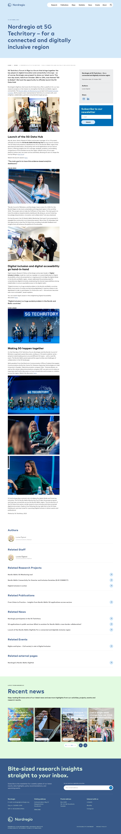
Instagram (90, 809)
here (26, 158)
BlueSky (89, 805)
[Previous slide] (81, 745)
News (90, 5)
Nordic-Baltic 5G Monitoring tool (29, 91)
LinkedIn (89, 802)
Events (97, 5)
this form (21, 154)
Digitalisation (42, 739)
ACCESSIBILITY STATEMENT (85, 826)
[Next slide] (85, 745)
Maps (73, 5)
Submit (88, 122)
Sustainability (96, 739)
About (105, 5)
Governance (15, 739)
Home (9, 65)
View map (37, 809)
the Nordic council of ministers (30, 828)
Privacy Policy (101, 826)
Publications (64, 5)
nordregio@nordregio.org (21, 802)
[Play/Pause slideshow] (66, 745)
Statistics (82, 5)
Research (54, 5)
